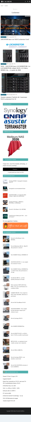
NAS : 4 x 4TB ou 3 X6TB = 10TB (11, 388)
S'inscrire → (15, 169)
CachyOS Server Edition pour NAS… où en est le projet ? (18, 216)
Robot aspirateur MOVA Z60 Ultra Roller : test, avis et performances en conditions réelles (19, 286)
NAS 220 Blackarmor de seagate (10, 398)
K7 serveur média (7, 393)
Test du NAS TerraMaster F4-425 (18, 302)
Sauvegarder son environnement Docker (17, 188)
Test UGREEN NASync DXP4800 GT (19, 254)
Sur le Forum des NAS (11, 372)
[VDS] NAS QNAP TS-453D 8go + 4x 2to (13, 395)
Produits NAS (3, 37)
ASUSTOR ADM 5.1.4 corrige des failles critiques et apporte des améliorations (17, 195)
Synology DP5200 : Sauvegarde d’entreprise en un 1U (18, 181)
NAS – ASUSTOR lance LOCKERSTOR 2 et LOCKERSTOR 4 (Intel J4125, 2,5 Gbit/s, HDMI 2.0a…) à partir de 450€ (15, 68)
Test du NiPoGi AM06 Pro (17, 350)
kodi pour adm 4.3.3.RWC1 (9, 390)
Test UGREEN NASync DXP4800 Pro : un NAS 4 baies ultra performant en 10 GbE (19, 270)
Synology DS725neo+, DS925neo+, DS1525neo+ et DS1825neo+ (16, 202)
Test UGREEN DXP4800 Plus (17, 326)
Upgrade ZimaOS (7, 379)
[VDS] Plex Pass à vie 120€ (9, 385)
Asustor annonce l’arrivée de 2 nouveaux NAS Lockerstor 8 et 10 (14, 98)
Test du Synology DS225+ (17, 318)
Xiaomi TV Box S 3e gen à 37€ (10, 376)
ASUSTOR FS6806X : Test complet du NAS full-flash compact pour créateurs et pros (19, 310)
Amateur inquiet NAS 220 (9, 400)
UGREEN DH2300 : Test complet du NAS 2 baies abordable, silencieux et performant (19, 294)
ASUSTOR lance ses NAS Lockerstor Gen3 (15, 39)
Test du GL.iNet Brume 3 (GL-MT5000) (17, 209)
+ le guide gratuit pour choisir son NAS (15, 172)
